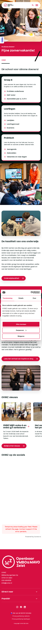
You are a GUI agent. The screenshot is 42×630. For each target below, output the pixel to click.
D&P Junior (11, 95)
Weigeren (21, 336)
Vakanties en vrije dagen (17, 157)
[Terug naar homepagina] (8, 5)
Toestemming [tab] (7, 298)
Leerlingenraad (13, 124)
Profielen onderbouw (15, 91)
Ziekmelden (11, 153)
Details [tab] (21, 298)
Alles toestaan (21, 324)
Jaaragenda (11, 149)
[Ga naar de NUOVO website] (2, 40)
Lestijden (10, 120)
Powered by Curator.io (33, 537)
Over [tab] (34, 298)
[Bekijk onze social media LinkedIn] (25, 607)
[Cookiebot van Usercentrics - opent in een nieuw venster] (31, 292)
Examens (10, 128)
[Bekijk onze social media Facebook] (21, 607)
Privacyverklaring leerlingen (21, 619)
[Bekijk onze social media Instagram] (17, 607)
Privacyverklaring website (21, 616)
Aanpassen (20, 330)
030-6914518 (6, 580)
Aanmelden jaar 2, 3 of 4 (16, 99)
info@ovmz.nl (7, 583)
